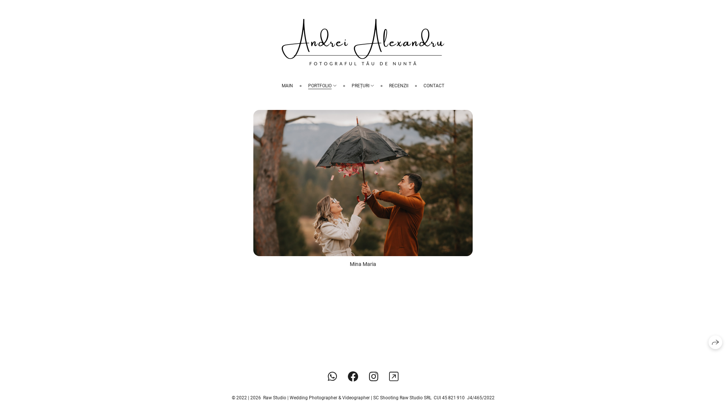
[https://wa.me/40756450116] (332, 377)
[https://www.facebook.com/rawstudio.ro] (353, 377)
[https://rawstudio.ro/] (394, 377)
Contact (434, 85)
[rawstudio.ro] (363, 42)
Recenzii (398, 85)
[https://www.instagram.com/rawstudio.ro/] (374, 377)
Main (287, 85)
